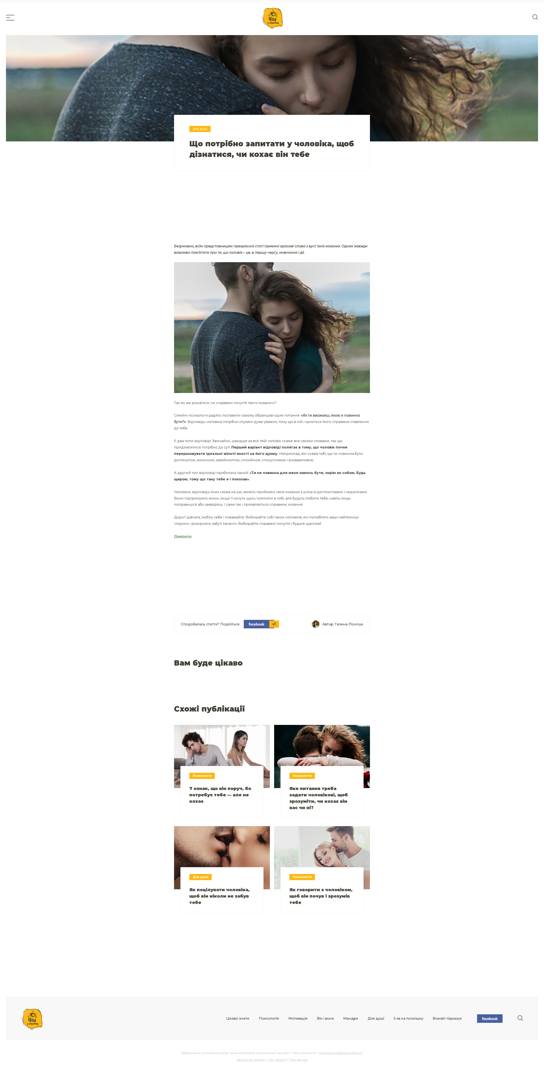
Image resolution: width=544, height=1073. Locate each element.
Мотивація (297, 1018)
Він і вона (325, 1018)
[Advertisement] (223, 212)
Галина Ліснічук (349, 624)
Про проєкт (277, 1060)
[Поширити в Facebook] (259, 624)
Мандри (350, 1018)
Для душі (376, 1018)
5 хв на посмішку (408, 1018)
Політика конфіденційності (340, 1053)
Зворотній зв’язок (251, 1060)
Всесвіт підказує (447, 1018)
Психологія (269, 1018)
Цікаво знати (237, 1018)
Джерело (183, 536)
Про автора (298, 1060)
